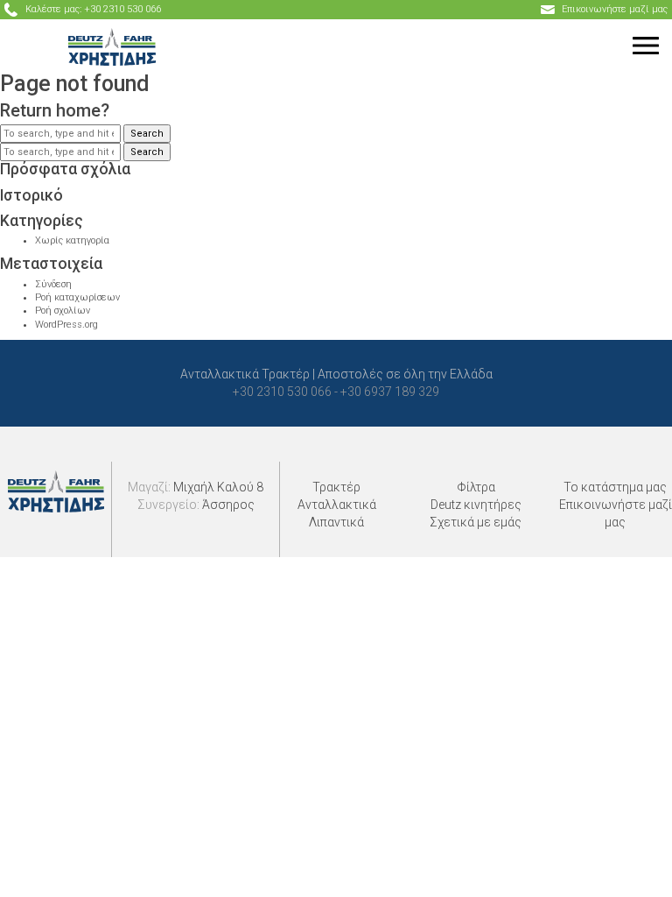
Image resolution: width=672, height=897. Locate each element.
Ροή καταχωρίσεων (77, 297)
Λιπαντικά (336, 522)
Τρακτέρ (336, 487)
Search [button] (147, 133)
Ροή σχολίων (62, 310)
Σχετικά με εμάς (476, 522)
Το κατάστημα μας (615, 487)
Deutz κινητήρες (476, 505)
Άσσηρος (228, 505)
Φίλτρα (476, 487)
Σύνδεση (53, 284)
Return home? (54, 110)
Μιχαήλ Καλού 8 (218, 487)
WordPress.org (66, 324)
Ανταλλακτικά (337, 505)
